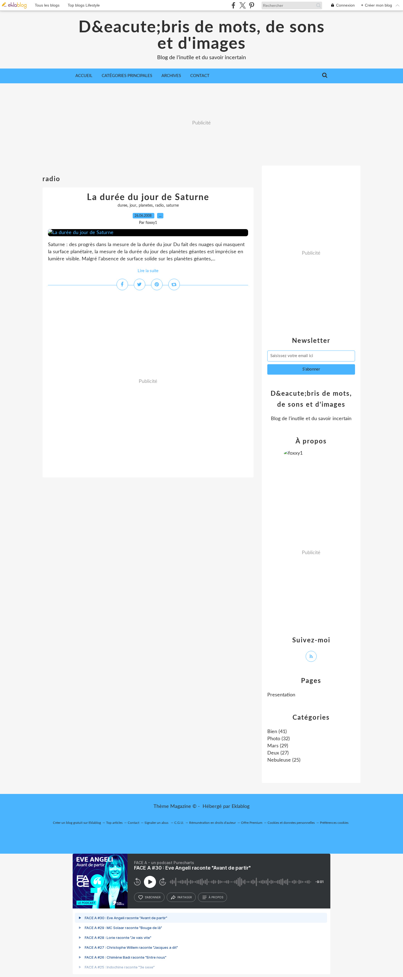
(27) (278, 753)
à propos (216, 897)
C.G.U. (179, 822)
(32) (278, 738)
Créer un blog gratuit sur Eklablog (77, 822)
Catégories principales (127, 76)
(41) (277, 731)
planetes (146, 205)
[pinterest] (251, 5)
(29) (277, 746)
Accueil (83, 76)
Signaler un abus (156, 822)
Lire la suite (148, 271)
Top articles (114, 822)
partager (184, 897)
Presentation (281, 695)
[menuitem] (84, 76)
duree (122, 205)
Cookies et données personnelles (291, 822)
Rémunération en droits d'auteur (212, 822)
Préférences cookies (334, 822)
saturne (172, 205)
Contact (199, 76)
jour (133, 205)
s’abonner (153, 897)
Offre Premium (251, 822)
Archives (171, 76)
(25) (283, 760)
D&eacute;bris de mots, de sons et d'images (201, 35)
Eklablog (240, 806)
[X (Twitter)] (242, 5)
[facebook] (233, 5)
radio (159, 205)
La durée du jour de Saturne (148, 197)
